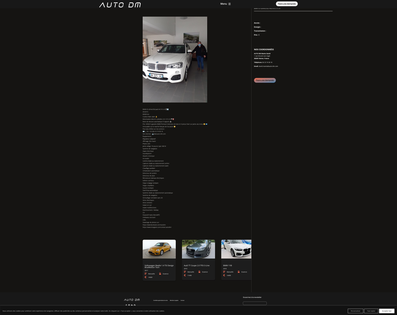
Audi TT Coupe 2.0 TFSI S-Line (196, 265)
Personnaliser (355, 311)
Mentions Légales (174, 300)
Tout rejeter (371, 311)
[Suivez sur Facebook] (126, 305)
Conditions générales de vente (160, 300)
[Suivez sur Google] (134, 305)
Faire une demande (287, 4)
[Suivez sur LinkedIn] (131, 305)
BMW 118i (227, 265)
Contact (182, 300)
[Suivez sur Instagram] (129, 305)
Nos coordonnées (264, 49)
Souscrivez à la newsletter (252, 297)
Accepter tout (386, 311)
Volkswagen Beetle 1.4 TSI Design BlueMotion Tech (159, 266)
